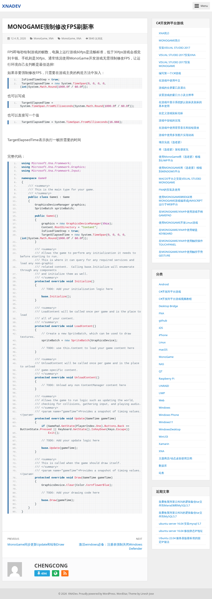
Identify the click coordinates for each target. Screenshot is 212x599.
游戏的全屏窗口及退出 (172, 88)
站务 (161, 473)
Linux (162, 342)
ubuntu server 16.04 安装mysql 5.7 (180, 523)
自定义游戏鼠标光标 (171, 113)
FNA (161, 313)
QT (160, 371)
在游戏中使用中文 (169, 80)
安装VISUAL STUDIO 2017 (174, 48)
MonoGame (40, 38)
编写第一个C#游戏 (170, 73)
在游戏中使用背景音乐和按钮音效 (179, 127)
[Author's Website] (55, 573)
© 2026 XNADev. (68, 593)
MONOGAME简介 (169, 40)
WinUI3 (163, 436)
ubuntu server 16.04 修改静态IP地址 (181, 531)
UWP (162, 393)
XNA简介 (164, 33)
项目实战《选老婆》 (171, 142)
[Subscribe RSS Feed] (65, 573)
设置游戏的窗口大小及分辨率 (176, 95)
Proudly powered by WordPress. (97, 593)
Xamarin (164, 444)
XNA (51, 38)
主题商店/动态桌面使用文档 (175, 458)
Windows (164, 407)
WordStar (122, 593)
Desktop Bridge (168, 306)
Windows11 (166, 422)
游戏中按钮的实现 (169, 120)
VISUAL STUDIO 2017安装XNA (177, 55)
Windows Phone (169, 415)
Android (164, 284)
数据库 (163, 465)
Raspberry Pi (166, 378)
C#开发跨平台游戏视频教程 (175, 299)
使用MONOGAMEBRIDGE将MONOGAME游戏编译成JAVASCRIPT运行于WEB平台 (180, 200)
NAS (161, 364)
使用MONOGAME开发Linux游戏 (178, 222)
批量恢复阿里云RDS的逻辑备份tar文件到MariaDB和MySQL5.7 (180, 503)
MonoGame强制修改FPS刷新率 (50, 26)
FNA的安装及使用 (169, 189)
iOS (161, 328)
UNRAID (164, 386)
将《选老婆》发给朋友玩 (173, 149)
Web (161, 400)
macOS (163, 349)
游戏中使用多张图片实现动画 (176, 135)
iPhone (163, 335)
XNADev (11, 6)
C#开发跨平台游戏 (170, 291)
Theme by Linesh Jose (141, 593)
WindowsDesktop (170, 429)
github (163, 320)
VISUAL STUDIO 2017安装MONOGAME (174, 64)
